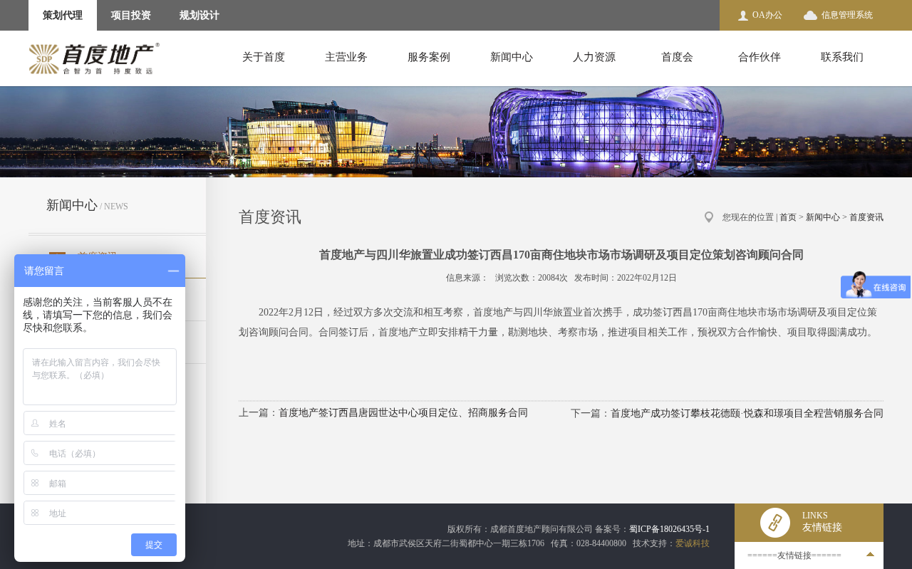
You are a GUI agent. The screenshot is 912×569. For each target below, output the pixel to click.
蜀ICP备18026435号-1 (669, 529)
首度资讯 (866, 217)
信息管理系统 (847, 15)
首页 (788, 217)
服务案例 (429, 57)
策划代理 (63, 15)
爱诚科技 (692, 543)
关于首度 (263, 57)
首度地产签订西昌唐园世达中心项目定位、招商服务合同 (403, 412)
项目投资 (131, 15)
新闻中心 (511, 57)
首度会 (677, 57)
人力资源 (594, 57)
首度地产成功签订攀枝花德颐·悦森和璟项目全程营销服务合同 (747, 413)
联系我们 (842, 57)
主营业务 (346, 57)
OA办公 (767, 15)
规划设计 (199, 15)
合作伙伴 (759, 57)
